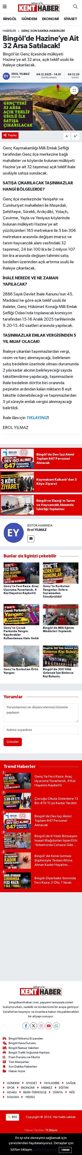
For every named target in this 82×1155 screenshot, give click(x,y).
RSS (14, 1117)
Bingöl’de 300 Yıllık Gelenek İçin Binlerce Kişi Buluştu (58, 673)
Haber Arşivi (17, 1071)
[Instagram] (41, 1025)
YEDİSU (30, 1097)
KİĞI (72, 1092)
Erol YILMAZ (37, 529)
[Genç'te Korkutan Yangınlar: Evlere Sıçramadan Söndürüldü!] (61, 573)
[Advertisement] (41, 936)
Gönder (13, 742)
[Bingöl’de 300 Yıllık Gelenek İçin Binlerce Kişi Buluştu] (61, 656)
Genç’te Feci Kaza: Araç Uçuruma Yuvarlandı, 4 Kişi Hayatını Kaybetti (21, 590)
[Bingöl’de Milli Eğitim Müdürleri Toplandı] (61, 614)
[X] (33, 1025)
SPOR (11, 1087)
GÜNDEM (29, 19)
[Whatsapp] (56, 1025)
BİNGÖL (9, 19)
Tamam (65, 1150)
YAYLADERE (52, 1083)
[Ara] (75, 7)
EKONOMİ (50, 19)
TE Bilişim (51, 1130)
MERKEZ (46, 1087)
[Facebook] (25, 1025)
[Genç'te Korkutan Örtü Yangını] (21, 656)
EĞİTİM (64, 1087)
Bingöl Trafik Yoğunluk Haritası (29, 1052)
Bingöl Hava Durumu (22, 1043)
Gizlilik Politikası (45, 1149)
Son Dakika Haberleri (23, 1066)
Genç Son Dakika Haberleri (43, 31)
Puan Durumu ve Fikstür (24, 1057)
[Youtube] (48, 1025)
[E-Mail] (30, 538)
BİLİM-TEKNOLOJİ (34, 1092)
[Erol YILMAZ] (14, 532)
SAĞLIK (71, 1083)
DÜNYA (58, 1092)
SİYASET (70, 19)
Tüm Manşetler (19, 1062)
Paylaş (12, 135)
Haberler (9, 31)
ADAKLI (12, 1092)
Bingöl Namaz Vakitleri (24, 1048)
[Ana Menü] (5, 7)
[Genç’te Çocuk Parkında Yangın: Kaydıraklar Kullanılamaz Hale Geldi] (21, 614)
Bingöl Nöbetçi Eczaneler (26, 1038)
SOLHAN (13, 1097)
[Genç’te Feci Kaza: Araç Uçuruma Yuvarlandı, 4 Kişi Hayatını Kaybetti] (21, 573)
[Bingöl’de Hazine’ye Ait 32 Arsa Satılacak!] (41, 107)
